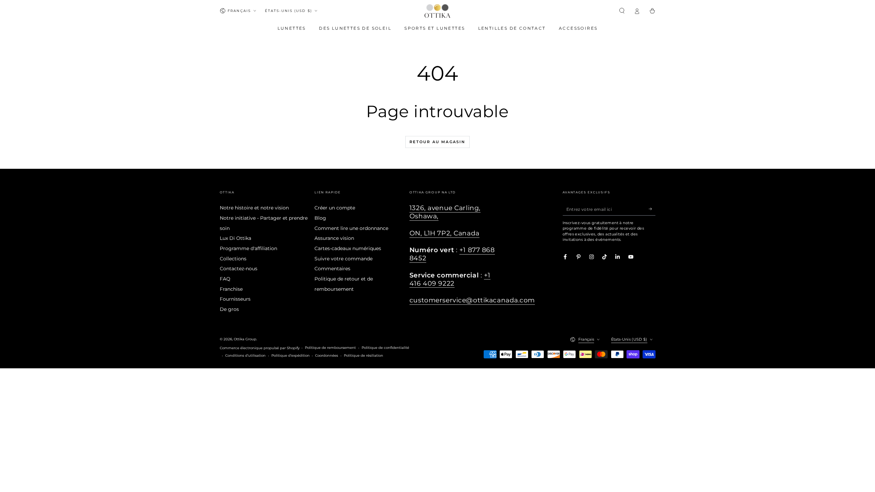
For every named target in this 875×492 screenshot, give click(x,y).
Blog (320, 218)
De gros (229, 309)
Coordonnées (326, 355)
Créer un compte (334, 207)
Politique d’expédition (290, 355)
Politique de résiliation (363, 355)
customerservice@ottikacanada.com (472, 300)
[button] (622, 10)
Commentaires (332, 268)
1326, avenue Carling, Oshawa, (445, 212)
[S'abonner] (652, 209)
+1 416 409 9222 (449, 279)
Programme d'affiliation (248, 248)
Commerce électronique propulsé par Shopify (259, 348)
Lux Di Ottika (235, 238)
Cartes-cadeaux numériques (347, 248)
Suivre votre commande (343, 258)
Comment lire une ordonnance (351, 228)
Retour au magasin (437, 141)
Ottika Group (245, 339)
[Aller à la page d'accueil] (437, 11)
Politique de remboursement (330, 347)
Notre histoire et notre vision (254, 207)
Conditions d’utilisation (245, 355)
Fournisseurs (235, 299)
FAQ (225, 279)
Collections (233, 258)
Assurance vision (334, 238)
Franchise (231, 289)
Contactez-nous (238, 268)
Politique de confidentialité (385, 347)
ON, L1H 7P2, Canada (444, 233)
